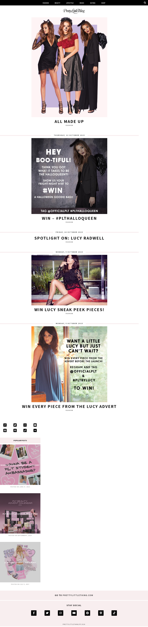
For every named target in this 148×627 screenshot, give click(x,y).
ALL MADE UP (69, 121)
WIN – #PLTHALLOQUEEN (69, 218)
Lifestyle (70, 3)
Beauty (57, 3)
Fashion (46, 3)
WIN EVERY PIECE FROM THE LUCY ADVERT (69, 406)
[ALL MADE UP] (69, 66)
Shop (103, 3)
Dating (92, 3)
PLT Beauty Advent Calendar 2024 (20, 514)
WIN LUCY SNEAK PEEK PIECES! (69, 309)
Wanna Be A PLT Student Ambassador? (20, 465)
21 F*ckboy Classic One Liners (20, 562)
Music (82, 3)
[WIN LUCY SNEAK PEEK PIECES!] (69, 280)
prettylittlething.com (78, 595)
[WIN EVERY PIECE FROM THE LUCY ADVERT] (69, 364)
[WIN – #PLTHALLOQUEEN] (69, 176)
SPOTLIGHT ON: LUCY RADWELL (69, 238)
